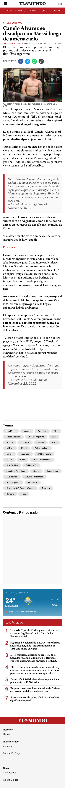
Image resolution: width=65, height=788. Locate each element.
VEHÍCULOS (20, 11)
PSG (54, 442)
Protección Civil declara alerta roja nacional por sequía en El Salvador (35, 681)
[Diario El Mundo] (32, 6)
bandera (10, 494)
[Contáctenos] (32, 762)
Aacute (9, 442)
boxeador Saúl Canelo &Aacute (20, 488)
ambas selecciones (41, 460)
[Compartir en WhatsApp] (34, 61)
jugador (40, 442)
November (25, 454)
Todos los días (41, 448)
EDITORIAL (33, 11)
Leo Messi (11, 431)
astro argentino (13, 482)
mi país (9, 448)
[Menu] (5, 3)
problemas (32, 482)
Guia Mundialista (12, 23)
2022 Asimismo (44, 454)
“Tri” (56, 431)
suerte (9, 460)
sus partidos (12, 465)
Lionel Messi (52, 471)
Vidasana (8, 746)
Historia (7, 734)
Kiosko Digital (10, 779)
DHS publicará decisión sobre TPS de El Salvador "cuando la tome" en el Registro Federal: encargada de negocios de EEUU (33, 658)
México (27, 431)
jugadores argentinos (15, 471)
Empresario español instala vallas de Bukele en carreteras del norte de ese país (35, 690)
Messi (24, 448)
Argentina (42, 431)
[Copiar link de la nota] (41, 61)
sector (36, 471)
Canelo (9, 454)
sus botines (11, 477)
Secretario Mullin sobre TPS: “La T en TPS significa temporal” (34, 699)
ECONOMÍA (57, 11)
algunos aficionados (34, 477)
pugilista (46, 488)
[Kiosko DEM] (59, 3)
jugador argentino (36, 437)
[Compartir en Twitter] (27, 61)
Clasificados (9, 772)
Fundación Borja (12, 753)
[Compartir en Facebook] (20, 61)
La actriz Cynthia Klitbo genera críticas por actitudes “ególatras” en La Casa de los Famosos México (34, 633)
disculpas (25, 442)
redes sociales (13, 437)
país (24, 494)
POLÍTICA (45, 11)
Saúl (54, 437)
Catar (22, 460)
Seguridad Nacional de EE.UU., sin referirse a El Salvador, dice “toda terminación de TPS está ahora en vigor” (35, 646)
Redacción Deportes (13, 44)
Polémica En (31, 465)
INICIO (9, 11)
